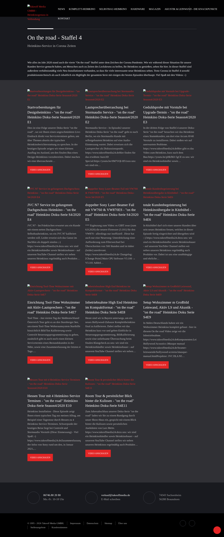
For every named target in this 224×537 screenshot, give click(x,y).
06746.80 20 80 (52, 495)
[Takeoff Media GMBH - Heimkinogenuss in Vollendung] (38, 12)
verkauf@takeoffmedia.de (115, 495)
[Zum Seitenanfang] (217, 530)
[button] (82, 11)
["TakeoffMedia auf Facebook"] (183, 523)
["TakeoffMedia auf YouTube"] (192, 523)
